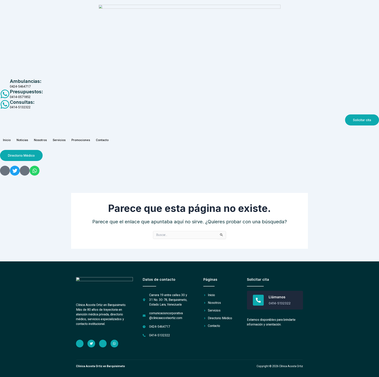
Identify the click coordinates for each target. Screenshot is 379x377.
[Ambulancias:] (5, 83)
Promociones (80, 140)
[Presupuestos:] (5, 94)
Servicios (59, 140)
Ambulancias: (25, 81)
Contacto (102, 140)
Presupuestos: (26, 91)
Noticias (22, 140)
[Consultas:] (5, 104)
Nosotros (40, 140)
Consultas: (22, 102)
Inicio (7, 140)
